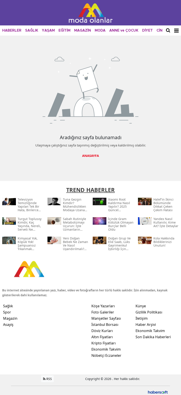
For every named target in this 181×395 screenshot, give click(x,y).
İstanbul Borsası (104, 324)
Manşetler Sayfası (106, 318)
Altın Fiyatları (102, 336)
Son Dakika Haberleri (153, 336)
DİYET (147, 30)
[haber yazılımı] (158, 391)
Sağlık (8, 306)
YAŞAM (48, 30)
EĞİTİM (64, 30)
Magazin (10, 318)
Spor (7, 312)
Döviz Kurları (102, 330)
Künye (141, 306)
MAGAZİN (82, 30)
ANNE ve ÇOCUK (123, 30)
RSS (48, 379)
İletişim (142, 318)
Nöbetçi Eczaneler (106, 355)
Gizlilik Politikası (149, 312)
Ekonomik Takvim (106, 349)
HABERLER (11, 30)
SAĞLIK (31, 30)
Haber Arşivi (146, 324)
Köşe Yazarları (103, 306)
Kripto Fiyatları (103, 343)
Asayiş (8, 324)
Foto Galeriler (102, 312)
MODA (100, 30)
